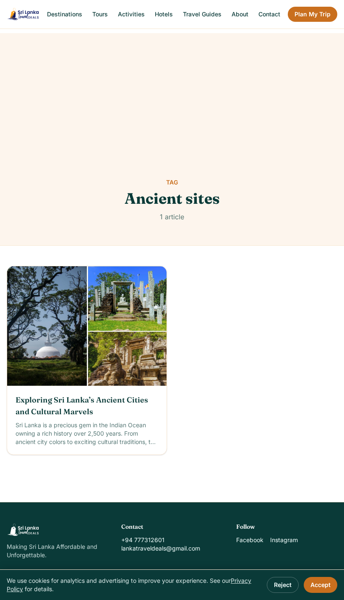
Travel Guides (202, 14)
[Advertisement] (172, 92)
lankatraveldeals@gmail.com (160, 548)
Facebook (249, 539)
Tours (100, 14)
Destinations (64, 14)
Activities (131, 14)
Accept (320, 584)
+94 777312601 (142, 539)
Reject (283, 584)
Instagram (284, 539)
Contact (269, 14)
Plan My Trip (312, 14)
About (240, 14)
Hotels (164, 14)
